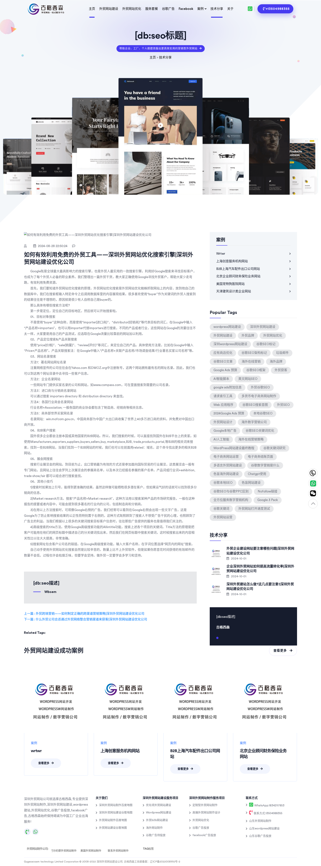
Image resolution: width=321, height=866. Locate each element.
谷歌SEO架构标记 (254, 352)
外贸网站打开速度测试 (254, 508)
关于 (230, 8)
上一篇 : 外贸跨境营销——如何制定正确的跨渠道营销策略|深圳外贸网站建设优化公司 (84, 613)
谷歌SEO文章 (223, 361)
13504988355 (313, 473)
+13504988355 (278, 8)
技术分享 (216, 8)
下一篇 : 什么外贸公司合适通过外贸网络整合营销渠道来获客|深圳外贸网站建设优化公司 (85, 619)
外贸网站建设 (108, 8)
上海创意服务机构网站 (232, 261)
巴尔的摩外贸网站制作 (64, 850)
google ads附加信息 (227, 387)
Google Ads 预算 (225, 370)
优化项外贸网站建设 (158, 805)
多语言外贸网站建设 (227, 465)
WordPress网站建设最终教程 (233, 448)
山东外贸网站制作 (260, 821)
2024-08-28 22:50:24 (52, 246)
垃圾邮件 (282, 352)
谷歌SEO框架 (255, 370)
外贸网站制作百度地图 (113, 820)
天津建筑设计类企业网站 (233, 291)
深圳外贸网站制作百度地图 (115, 805)
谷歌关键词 (221, 508)
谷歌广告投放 (200, 827)
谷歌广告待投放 (156, 835)
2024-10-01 (238, 558)
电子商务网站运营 (226, 456)
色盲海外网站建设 (226, 474)
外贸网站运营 (222, 517)
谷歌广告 (168, 8)
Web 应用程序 (223, 404)
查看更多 (280, 650)
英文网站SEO (247, 378)
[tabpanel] (253, 621)
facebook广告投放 (204, 835)
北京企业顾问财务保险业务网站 (238, 276)
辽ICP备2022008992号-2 (165, 861)
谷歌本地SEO (223, 482)
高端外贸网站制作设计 (206, 812)
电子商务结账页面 (260, 456)
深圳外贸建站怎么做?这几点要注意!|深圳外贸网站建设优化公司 (260, 587)
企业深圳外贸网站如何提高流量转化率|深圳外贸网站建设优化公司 (260, 569)
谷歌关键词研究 (274, 448)
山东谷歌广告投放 (260, 836)
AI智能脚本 (221, 378)
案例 (200, 8)
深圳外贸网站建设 (262, 326)
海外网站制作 (154, 827)
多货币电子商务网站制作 (258, 396)
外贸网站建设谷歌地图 (113, 827)
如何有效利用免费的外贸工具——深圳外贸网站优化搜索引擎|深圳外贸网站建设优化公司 (108, 258)
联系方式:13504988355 (267, 813)
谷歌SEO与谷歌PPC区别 (231, 491)
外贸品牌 (247, 335)
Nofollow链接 (267, 491)
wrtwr (220, 253)
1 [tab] (217, 639)
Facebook (186, 8)
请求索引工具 (222, 396)
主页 (92, 8)
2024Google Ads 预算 (228, 413)
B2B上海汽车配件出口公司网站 (238, 268)
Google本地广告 (224, 430)
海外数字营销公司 (254, 422)
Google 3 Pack (267, 500)
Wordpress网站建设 (158, 812)
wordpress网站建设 (227, 326)
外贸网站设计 (222, 422)
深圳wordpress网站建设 (230, 344)
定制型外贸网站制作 (205, 805)
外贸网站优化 (131, 8)
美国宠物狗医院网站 (230, 284)
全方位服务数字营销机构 (230, 500)
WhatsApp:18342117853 (269, 805)
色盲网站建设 (251, 482)
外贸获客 (281, 370)
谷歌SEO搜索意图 (255, 404)
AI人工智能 (221, 439)
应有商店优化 (222, 352)
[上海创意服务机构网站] (126, 701)
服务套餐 (151, 8)
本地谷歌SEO (263, 413)
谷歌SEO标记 (265, 344)
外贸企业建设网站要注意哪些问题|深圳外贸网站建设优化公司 (260, 551)
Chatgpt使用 (257, 474)
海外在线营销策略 (251, 439)
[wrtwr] (56, 701)
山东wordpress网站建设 (264, 828)
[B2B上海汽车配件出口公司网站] (195, 701)
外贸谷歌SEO (260, 387)
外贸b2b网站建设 (157, 820)
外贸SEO (283, 404)
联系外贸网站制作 (118, 850)
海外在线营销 (251, 361)
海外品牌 (276, 361)
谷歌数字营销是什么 (265, 465)
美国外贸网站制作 (90, 850)
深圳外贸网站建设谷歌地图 (115, 812)
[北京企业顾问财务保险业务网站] (265, 701)
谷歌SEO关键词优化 (260, 430)
